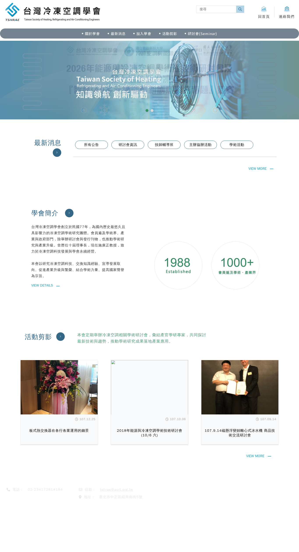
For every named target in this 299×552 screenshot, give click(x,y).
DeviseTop (180, 544)
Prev (19, 81)
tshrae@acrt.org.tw (116, 489)
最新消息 (118, 33)
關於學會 (92, 33)
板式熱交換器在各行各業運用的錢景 (59, 430)
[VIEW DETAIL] (59, 387)
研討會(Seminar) (202, 33)
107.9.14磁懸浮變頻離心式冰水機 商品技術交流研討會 (240, 432)
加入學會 (143, 33)
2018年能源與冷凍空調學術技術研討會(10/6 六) (149, 432)
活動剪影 (169, 33)
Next (279, 81)
